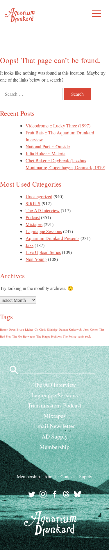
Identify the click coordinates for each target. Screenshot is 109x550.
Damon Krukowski (70, 329)
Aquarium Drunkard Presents (52, 238)
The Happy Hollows (49, 336)
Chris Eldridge (48, 329)
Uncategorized (39, 196)
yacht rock (84, 336)
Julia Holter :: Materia (45, 153)
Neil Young (36, 259)
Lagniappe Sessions (44, 231)
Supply (85, 476)
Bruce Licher (25, 329)
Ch (36, 329)
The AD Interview (43, 210)
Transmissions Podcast (54, 405)
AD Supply (55, 436)
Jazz (29, 245)
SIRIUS (33, 203)
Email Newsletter (54, 426)
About (50, 476)
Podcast (33, 217)
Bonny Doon (7, 329)
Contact (67, 476)
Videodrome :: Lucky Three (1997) (58, 125)
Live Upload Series (43, 252)
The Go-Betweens (23, 336)
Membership (54, 447)
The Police (69, 336)
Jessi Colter (90, 329)
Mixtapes (34, 224)
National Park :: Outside (48, 146)
